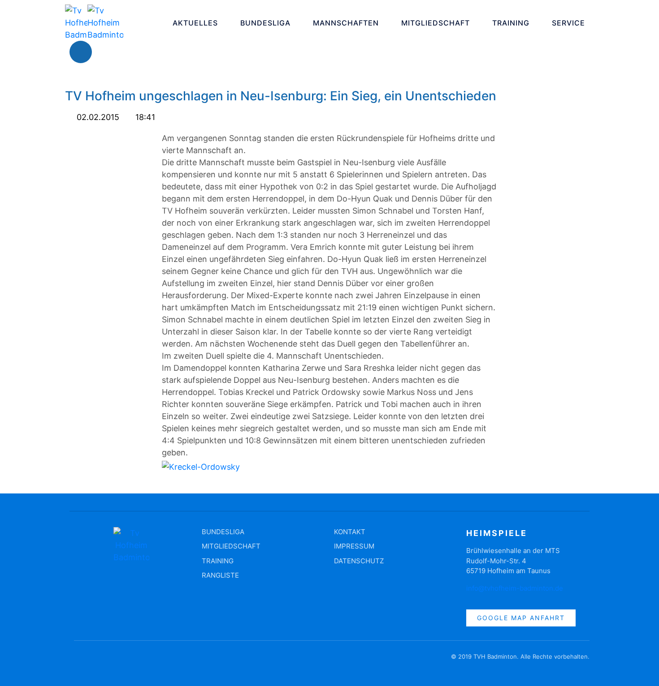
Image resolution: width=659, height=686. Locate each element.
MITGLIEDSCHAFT (435, 22)
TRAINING (510, 22)
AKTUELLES (195, 22)
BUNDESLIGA (265, 22)
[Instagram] (107, 52)
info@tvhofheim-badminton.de (514, 588)
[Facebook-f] (80, 661)
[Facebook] (80, 52)
